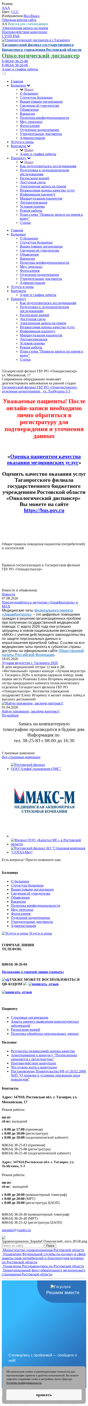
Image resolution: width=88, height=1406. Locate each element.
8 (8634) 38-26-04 (15, 864)
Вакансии (27, 114)
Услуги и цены (22, 142)
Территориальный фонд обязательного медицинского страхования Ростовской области (43, 1272)
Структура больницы (36, 97)
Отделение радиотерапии (39, 130)
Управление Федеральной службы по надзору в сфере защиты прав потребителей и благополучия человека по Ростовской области (44, 1258)
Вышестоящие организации (41, 101)
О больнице (29, 93)
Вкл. (26, 16)
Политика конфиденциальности (44, 118)
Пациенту (19, 158)
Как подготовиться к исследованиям (48, 166)
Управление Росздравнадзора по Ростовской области (43, 1266)
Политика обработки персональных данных (45, 1033)
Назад (28, 89)
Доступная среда (33, 182)
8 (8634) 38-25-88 (15, 61)
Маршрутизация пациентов (41, 198)
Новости (8, 594)
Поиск (50, 1245)
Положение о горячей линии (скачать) (33, 972)
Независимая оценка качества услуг (47, 190)
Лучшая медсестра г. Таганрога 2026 (30, 663)
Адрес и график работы (20, 69)
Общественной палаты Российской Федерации (43, 653)
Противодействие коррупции (24, 32)
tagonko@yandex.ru (16, 1230)
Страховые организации (29, 1017)
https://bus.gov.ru (44, 510)
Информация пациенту (38, 194)
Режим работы (31, 210)
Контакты (19, 146)
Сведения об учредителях (39, 105)
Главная (17, 81)
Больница (19, 85)
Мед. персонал (31, 122)
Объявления (29, 109)
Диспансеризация (33, 202)
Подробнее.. (11, 552)
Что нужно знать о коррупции (34, 1067)
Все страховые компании (21, 757)
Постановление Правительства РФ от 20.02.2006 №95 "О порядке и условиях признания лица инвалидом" (48, 1075)
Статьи (25, 223)
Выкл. (35, 16)
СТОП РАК (11, 36)
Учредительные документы (41, 134)
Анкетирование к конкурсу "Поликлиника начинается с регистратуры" (44, 1057)
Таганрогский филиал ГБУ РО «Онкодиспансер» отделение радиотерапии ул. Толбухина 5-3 (39, 389)
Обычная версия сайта (19, 20)
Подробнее (10, 715)
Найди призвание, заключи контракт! (31, 711)
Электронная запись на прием (25, 28)
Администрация (32, 138)
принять (44, 1395)
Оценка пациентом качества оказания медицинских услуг (44, 459)
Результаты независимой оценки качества (43, 1051)
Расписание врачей (34, 178)
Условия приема (32, 206)
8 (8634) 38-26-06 (15, 65)
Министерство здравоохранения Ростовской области (43, 1250)
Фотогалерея (29, 126)
